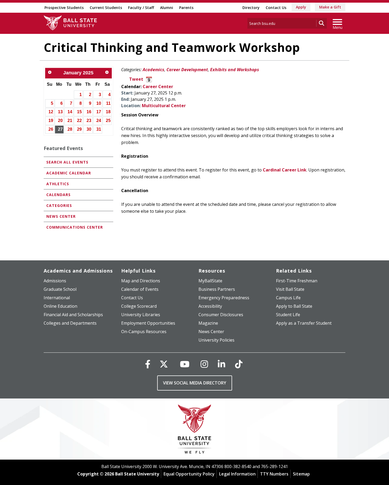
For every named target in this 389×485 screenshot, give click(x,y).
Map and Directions (140, 281)
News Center (61, 216)
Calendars (58, 194)
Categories (59, 205)
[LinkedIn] (221, 364)
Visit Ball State (290, 289)
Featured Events (63, 148)
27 (60, 129)
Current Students (106, 7)
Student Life (288, 315)
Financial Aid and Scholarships (73, 315)
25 (108, 120)
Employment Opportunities (148, 323)
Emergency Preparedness (223, 298)
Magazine (208, 323)
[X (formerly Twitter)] (164, 364)
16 (89, 112)
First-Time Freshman (296, 281)
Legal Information (237, 474)
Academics (153, 69)
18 (108, 112)
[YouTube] (184, 364)
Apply (301, 7)
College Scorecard (139, 306)
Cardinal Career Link (284, 170)
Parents (186, 7)
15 (79, 112)
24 (98, 120)
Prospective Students (64, 7)
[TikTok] (238, 364)
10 (98, 103)
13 (60, 112)
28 (69, 129)
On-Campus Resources (143, 331)
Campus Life (288, 298)
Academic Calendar (68, 172)
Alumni (166, 7)
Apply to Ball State (294, 306)
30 (89, 129)
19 (50, 120)
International (57, 298)
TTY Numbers (274, 474)
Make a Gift (330, 7)
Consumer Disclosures (220, 315)
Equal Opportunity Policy (189, 474)
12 (50, 112)
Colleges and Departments (70, 323)
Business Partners (216, 289)
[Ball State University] (194, 430)
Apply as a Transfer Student (304, 323)
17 (98, 112)
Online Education (60, 306)
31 (98, 129)
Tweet (136, 79)
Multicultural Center (164, 105)
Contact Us (276, 7)
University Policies (216, 340)
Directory (251, 7)
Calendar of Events (140, 289)
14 (69, 112)
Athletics (57, 183)
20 (60, 120)
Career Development (187, 69)
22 (79, 120)
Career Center (158, 86)
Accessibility (210, 306)
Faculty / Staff (141, 7)
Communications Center (74, 227)
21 (69, 120)
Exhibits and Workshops (234, 69)
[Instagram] (204, 364)
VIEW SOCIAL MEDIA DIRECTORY (194, 383)
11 (108, 103)
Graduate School (60, 289)
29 (79, 129)
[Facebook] (147, 364)
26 (50, 129)
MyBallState (210, 281)
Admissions (55, 281)
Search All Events (67, 162)
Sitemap (301, 474)
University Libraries (140, 315)
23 (89, 120)
